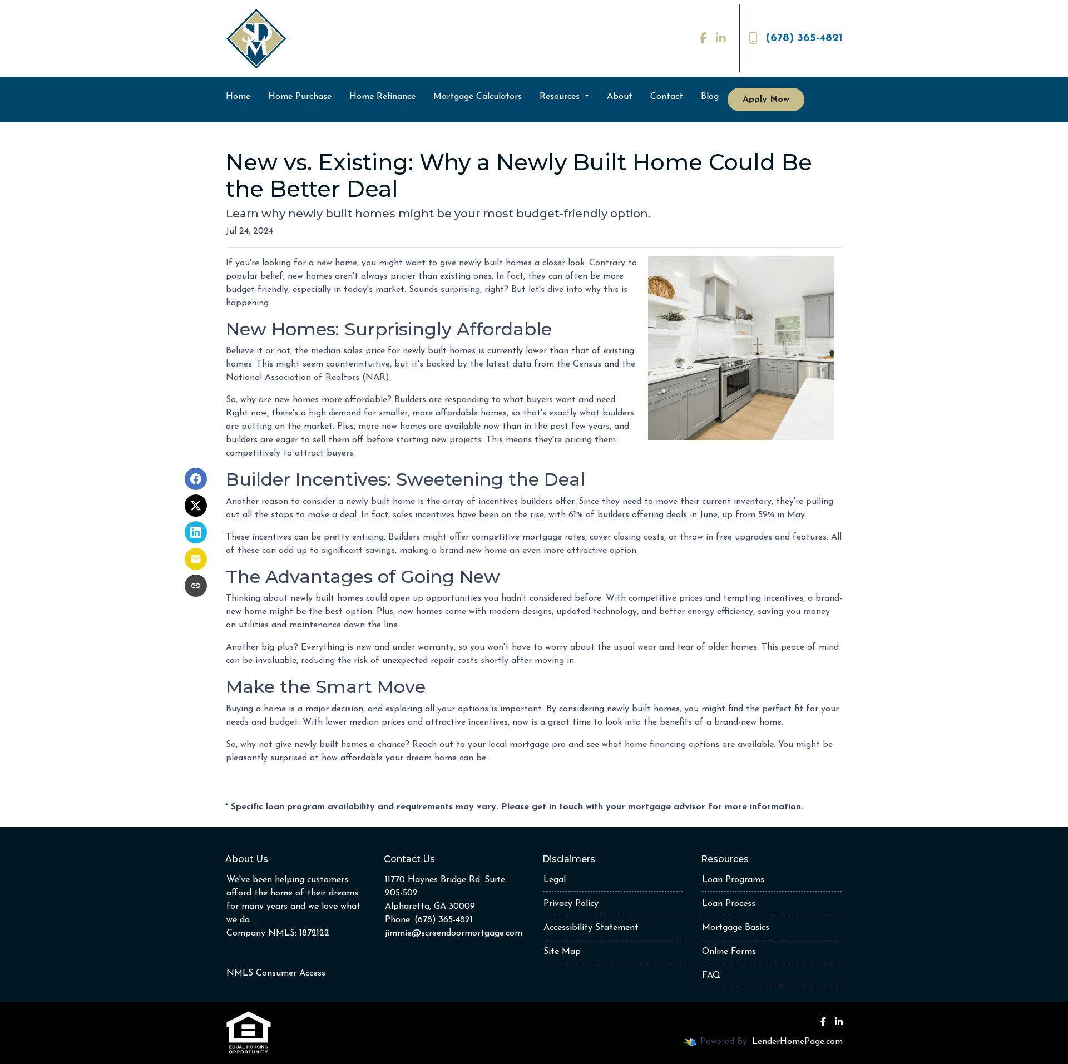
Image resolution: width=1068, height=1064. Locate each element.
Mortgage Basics (735, 927)
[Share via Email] (196, 559)
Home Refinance (382, 96)
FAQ (711, 975)
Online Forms (729, 951)
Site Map (562, 951)
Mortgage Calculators (477, 96)
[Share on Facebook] (196, 479)
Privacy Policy (571, 903)
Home (238, 96)
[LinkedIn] (721, 38)
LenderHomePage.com (797, 1041)
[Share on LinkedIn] (196, 532)
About (619, 96)
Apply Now (766, 99)
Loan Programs (733, 879)
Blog (710, 96)
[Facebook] (703, 38)
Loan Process (728, 903)
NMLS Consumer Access (275, 973)
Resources (561, 96)
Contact (666, 96)
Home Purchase (300, 96)
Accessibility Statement (591, 927)
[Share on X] (196, 505)
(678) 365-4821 (804, 38)
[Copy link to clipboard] (196, 586)
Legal (554, 879)
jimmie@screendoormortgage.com (453, 933)
